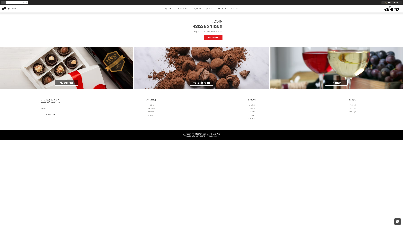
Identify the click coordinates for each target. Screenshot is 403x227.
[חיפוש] (3, 2)
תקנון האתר (187, 134)
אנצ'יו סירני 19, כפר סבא (211, 134)
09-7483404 (197, 134)
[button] (4, 8)
